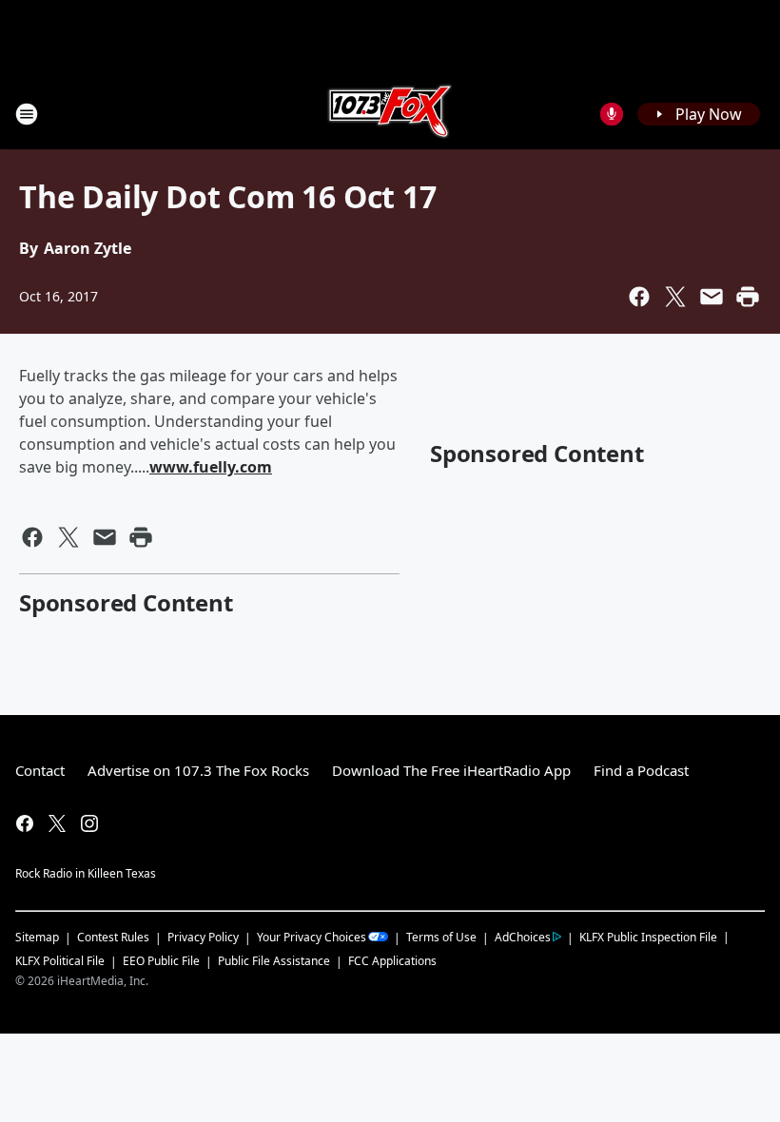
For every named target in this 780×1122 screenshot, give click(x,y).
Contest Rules (113, 937)
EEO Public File (161, 961)
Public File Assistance (274, 961)
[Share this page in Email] (711, 296)
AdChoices (523, 937)
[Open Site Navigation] (26, 114)
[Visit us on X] (57, 823)
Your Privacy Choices (311, 937)
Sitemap (37, 937)
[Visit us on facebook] (24, 823)
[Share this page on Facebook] (639, 296)
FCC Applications (392, 960)
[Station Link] (390, 114)
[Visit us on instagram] (89, 823)
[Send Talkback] (611, 114)
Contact (40, 770)
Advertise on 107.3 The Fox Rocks (198, 770)
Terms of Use (441, 937)
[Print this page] (747, 296)
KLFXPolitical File (60, 961)
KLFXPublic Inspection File (648, 936)
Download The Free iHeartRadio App (451, 770)
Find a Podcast (641, 770)
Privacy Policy (203, 937)
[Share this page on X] (675, 296)
